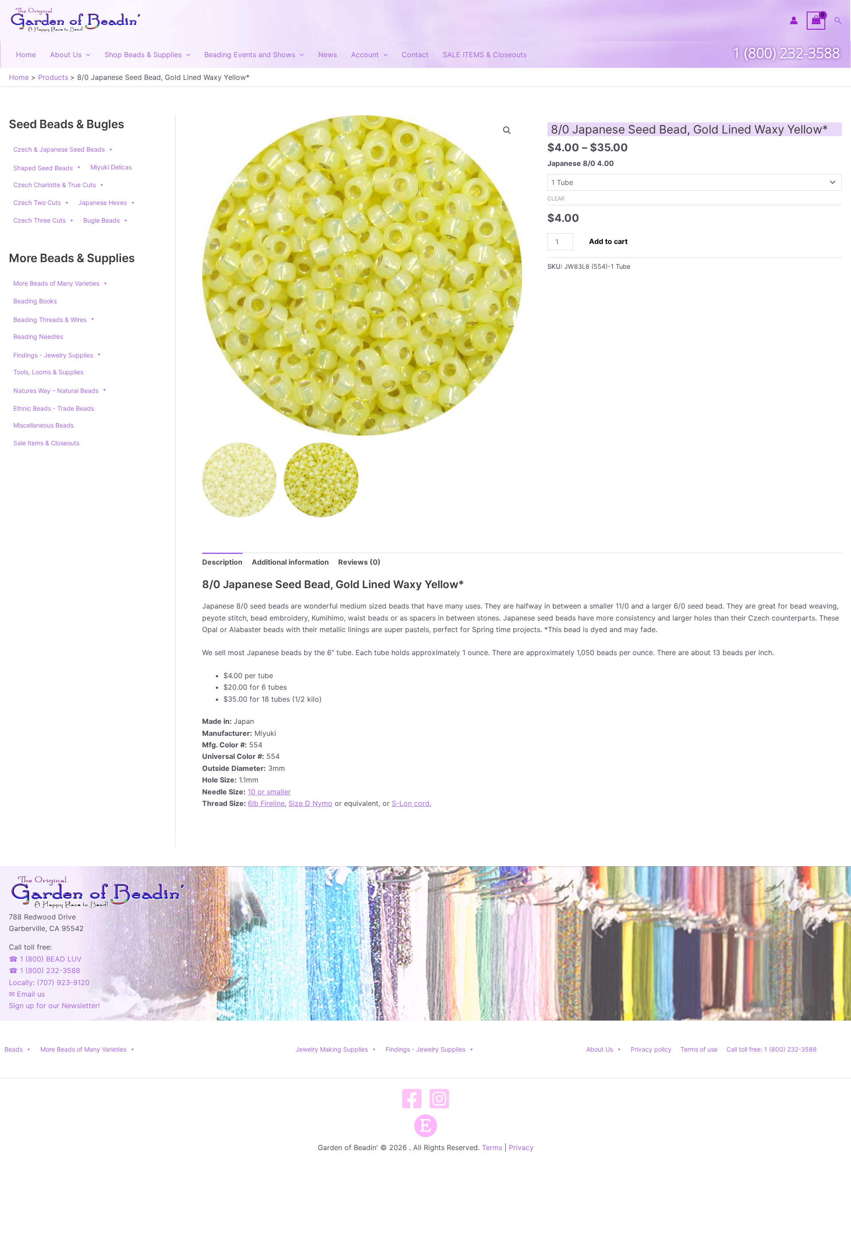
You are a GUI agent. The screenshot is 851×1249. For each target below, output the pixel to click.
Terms (492, 1147)
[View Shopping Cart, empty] (816, 21)
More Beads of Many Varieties (56, 283)
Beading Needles (38, 336)
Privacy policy (651, 1049)
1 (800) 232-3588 (786, 52)
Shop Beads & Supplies (143, 54)
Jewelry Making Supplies (332, 1049)
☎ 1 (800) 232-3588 (44, 970)
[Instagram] (439, 1099)
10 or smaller (269, 791)
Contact (415, 54)
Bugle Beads (101, 220)
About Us (66, 54)
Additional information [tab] (290, 562)
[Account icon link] (794, 20)
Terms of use (699, 1049)
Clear (556, 198)
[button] (838, 20)
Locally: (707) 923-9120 (49, 982)
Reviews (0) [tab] (359, 562)
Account (365, 54)
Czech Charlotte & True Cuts (54, 185)
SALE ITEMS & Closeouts (485, 54)
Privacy (521, 1147)
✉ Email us (27, 994)
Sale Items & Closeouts (46, 443)
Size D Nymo (310, 803)
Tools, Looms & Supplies (48, 372)
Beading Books (35, 301)
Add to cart (608, 241)
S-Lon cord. (411, 803)
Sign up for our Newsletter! (54, 1005)
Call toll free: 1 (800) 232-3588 (771, 1049)
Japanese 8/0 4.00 (580, 163)
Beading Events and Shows (249, 54)
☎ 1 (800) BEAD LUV (45, 958)
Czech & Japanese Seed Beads (59, 149)
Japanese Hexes (102, 202)
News (327, 54)
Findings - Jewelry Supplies (425, 1049)
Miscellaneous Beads (43, 425)
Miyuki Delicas (111, 167)
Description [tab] (222, 562)
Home (26, 54)
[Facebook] (412, 1099)
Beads (13, 1049)
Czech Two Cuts (37, 202)
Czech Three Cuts (39, 220)
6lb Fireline (266, 803)
